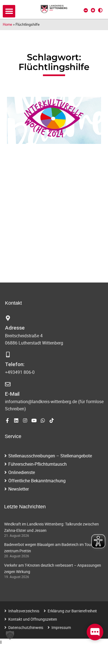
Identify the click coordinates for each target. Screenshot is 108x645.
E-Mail (12, 394)
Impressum (61, 627)
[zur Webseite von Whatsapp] (42, 420)
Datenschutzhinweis (25, 627)
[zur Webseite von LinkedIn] (16, 420)
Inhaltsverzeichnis (23, 610)
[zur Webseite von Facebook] (7, 420)
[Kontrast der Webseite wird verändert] (100, 10)
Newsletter (18, 489)
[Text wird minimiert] (86, 10)
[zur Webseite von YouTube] (34, 420)
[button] (9, 11)
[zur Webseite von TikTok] (51, 420)
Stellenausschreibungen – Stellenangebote (50, 456)
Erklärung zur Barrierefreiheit (72, 610)
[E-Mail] (8, 384)
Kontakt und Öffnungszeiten (32, 619)
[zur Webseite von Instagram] (25, 420)
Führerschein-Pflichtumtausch (37, 464)
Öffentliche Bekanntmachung (37, 481)
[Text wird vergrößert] (93, 10)
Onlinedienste (21, 472)
